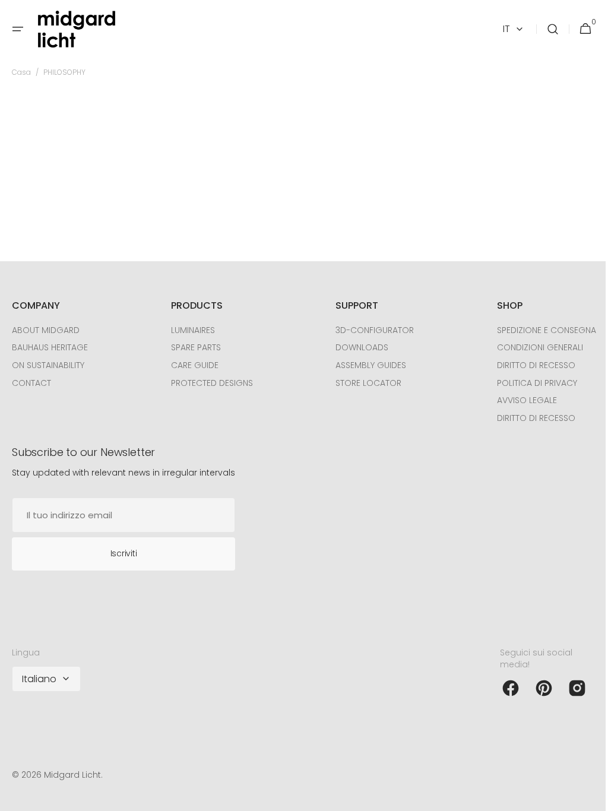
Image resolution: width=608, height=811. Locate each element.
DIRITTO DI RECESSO (527, 365)
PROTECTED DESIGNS (209, 383)
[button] (18, 29)
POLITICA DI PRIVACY (528, 383)
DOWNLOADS (356, 347)
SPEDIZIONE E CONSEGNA (537, 330)
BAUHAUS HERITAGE (50, 347)
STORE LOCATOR (362, 383)
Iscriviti (123, 553)
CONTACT (31, 383)
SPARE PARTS (193, 347)
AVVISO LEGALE (518, 400)
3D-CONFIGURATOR (369, 330)
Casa (21, 72)
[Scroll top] (584, 796)
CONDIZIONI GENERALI (531, 347)
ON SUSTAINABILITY (48, 365)
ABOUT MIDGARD (46, 330)
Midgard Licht (72, 775)
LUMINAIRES (190, 330)
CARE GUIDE (192, 365)
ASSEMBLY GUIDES (365, 365)
